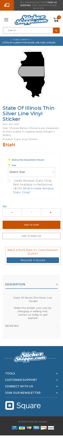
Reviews (12, 325)
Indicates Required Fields (28, 160)
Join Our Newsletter (23, 392)
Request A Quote (33, 260)
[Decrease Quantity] (12, 212)
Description (15, 284)
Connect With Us (19, 386)
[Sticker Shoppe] (31, 19)
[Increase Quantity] (50, 212)
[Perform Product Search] (56, 30)
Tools (10, 373)
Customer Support (21, 379)
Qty (5, 206)
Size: (14, 165)
